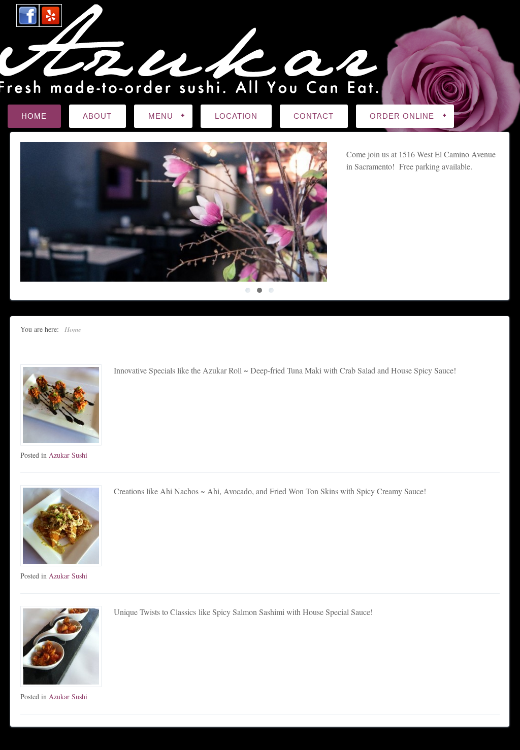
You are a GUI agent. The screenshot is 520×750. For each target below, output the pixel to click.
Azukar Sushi (68, 455)
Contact (314, 116)
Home (34, 116)
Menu (153, 117)
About (97, 116)
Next (506, 212)
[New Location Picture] (173, 212)
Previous (14, 212)
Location (236, 116)
